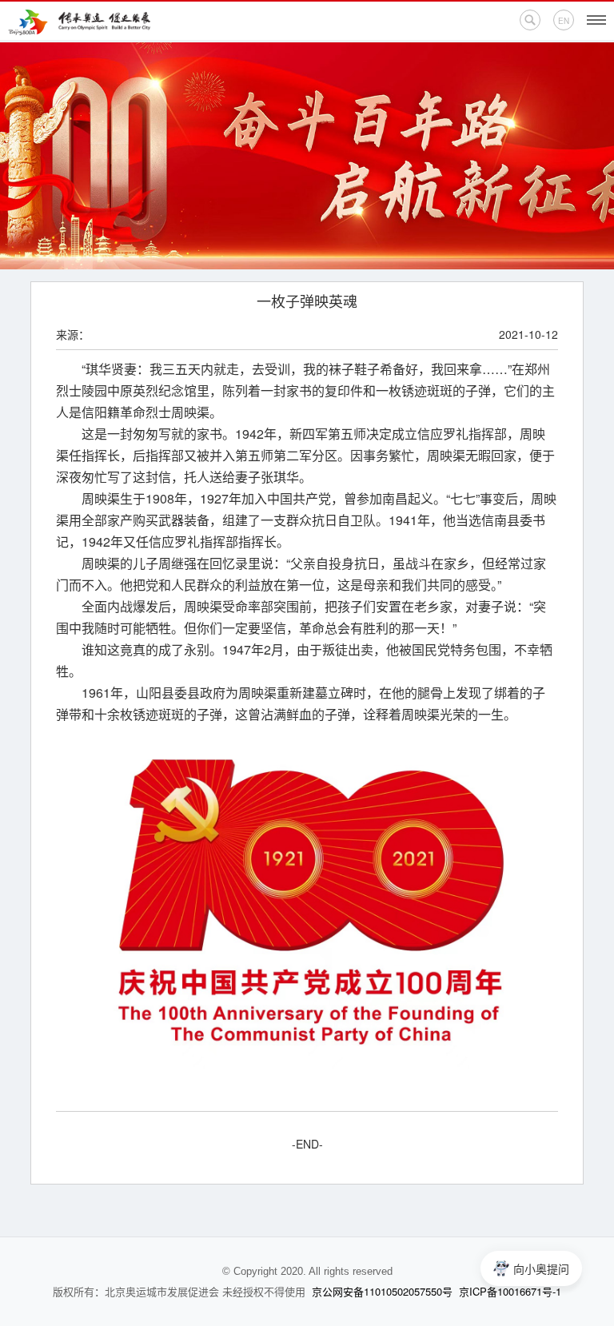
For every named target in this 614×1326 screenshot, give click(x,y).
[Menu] (596, 20)
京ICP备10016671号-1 (510, 1291)
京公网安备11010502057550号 (382, 1291)
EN (563, 20)
